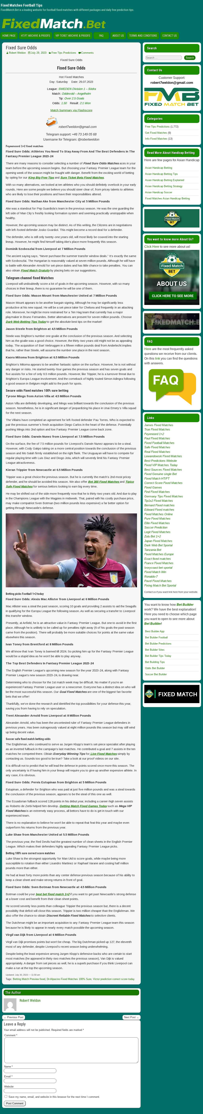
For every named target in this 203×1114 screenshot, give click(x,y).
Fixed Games (153, 487)
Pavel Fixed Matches (158, 581)
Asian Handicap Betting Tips (161, 173)
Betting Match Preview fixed (29, 979)
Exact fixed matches (157, 558)
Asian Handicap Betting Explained (164, 180)
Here (147, 349)
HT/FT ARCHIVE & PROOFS (35, 35)
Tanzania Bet (152, 549)
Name (8, 1066)
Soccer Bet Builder (156, 674)
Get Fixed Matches (156, 132)
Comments (87, 52)
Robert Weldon (17, 52)
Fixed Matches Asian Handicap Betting (167, 198)
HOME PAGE (9, 35)
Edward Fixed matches (159, 509)
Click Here (151, 246)
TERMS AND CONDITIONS (143, 35)
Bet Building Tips (155, 662)
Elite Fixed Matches (157, 523)
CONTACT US (169, 35)
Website (8, 1086)
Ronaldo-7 (151, 576)
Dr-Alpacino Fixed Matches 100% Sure (69, 979)
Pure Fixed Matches (157, 518)
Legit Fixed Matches (157, 532)
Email (8, 1076)
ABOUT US (118, 35)
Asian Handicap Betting (158, 167)
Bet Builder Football (156, 637)
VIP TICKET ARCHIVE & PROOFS (73, 35)
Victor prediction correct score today (114, 979)
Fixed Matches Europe (159, 554)
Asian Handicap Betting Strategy (164, 186)
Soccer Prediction (155, 527)
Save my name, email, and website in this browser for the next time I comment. (54, 1096)
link (157, 358)
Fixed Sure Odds (21, 47)
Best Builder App (154, 631)
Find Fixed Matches (157, 491)
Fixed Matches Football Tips (21, 5)
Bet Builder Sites (155, 649)
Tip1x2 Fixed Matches (158, 500)
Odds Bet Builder (155, 668)
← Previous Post (13, 1017)
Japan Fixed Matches (158, 541)
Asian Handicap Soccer (158, 192)
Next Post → (131, 1017)
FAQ (101, 35)
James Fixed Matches (158, 425)
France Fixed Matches (158, 563)
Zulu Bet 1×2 (152, 536)
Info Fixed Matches (156, 138)
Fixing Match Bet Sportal (160, 585)
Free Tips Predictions (64, 52)
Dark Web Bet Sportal (158, 545)
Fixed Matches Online (158, 514)
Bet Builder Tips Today (158, 655)
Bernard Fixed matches (159, 505)
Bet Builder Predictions (158, 643)
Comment (10, 1035)
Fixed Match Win (155, 572)
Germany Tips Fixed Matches (163, 496)
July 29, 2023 (38, 52)
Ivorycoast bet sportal (158, 567)
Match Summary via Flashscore (71, 110)
